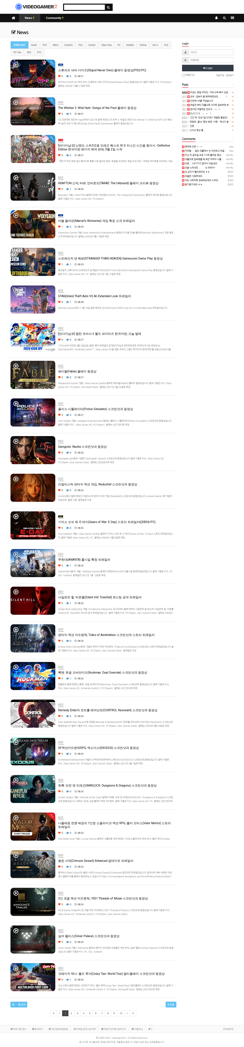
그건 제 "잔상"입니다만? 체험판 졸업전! (208, 117)
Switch (92, 45)
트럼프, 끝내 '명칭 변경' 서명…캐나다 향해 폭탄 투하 (214, 121)
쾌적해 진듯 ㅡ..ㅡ (193, 146)
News (29, 18)
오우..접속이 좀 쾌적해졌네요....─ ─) (208, 96)
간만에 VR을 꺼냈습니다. (202, 100)
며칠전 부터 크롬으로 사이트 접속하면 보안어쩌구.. (214, 105)
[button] (13, 1004)
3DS (29, 52)
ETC (39, 52)
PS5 (45, 45)
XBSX (55, 45)
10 (121, 1013)
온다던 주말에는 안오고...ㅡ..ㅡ (205, 109)
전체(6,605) (19, 45)
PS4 (81, 45)
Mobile (130, 45)
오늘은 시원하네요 (193, 176)
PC (119, 45)
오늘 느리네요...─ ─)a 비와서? (199, 167)
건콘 (191, 126)
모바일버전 (228, 1029)
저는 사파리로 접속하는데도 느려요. (201, 180)
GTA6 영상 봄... (197, 130)
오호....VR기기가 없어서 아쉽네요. (201, 163)
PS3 (166, 45)
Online (143, 45)
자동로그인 (189, 75)
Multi (34, 45)
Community (54, 18)
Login (209, 68)
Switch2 (68, 45)
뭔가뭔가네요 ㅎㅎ (193, 184)
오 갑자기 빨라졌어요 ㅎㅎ (197, 171)
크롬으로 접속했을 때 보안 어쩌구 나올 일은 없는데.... (210, 159)
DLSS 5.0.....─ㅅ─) (200, 113)
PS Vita (17, 52)
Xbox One (106, 45)
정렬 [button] (171, 1004)
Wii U (155, 45)
